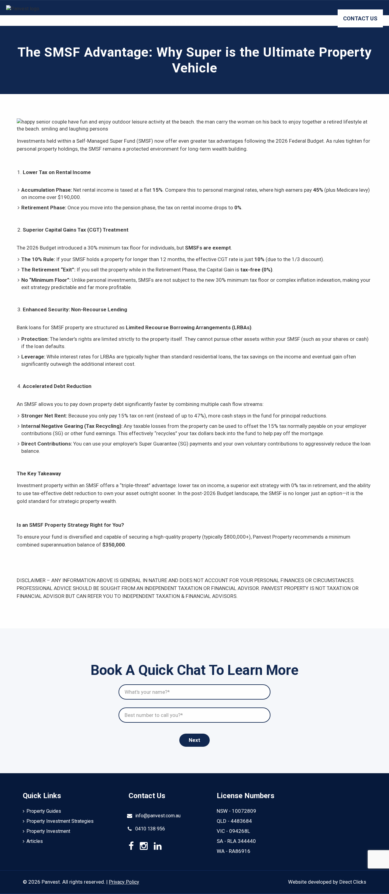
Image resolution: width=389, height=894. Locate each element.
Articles (290, 23)
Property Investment (242, 23)
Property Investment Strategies (159, 23)
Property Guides (83, 23)
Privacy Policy (124, 882)
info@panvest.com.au (158, 816)
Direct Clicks (352, 882)
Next (194, 740)
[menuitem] (81, 23)
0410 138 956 (150, 829)
